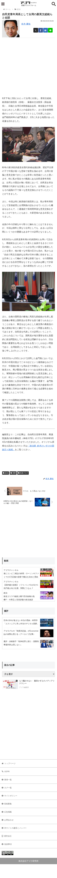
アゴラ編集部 (24, 687)
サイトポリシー (10, 796)
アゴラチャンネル (11, 570)
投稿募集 (8, 804)
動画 (6, 561)
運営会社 (8, 836)
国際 (14, 473)
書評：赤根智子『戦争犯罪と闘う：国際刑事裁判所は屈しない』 (21, 643)
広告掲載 (8, 812)
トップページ (10, 763)
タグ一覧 (8, 788)
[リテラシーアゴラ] (10, 684)
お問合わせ (9, 820)
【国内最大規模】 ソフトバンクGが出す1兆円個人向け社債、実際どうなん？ (21, 586)
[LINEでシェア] (50, 30)
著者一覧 (8, 780)
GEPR (7, 771)
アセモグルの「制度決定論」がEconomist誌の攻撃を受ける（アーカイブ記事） (21, 632)
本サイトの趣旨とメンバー (15, 828)
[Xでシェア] (35, 30)
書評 (6, 611)
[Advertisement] (28, 66)
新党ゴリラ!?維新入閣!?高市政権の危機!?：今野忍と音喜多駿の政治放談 (19, 598)
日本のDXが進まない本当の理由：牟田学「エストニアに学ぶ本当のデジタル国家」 (21, 622)
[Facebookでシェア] (40, 30)
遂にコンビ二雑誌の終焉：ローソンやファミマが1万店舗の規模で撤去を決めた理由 (21, 575)
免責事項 (8, 844)
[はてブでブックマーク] (45, 30)
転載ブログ (24, 473)
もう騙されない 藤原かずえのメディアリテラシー (36, 682)
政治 (6, 473)
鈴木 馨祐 (25, 24)
